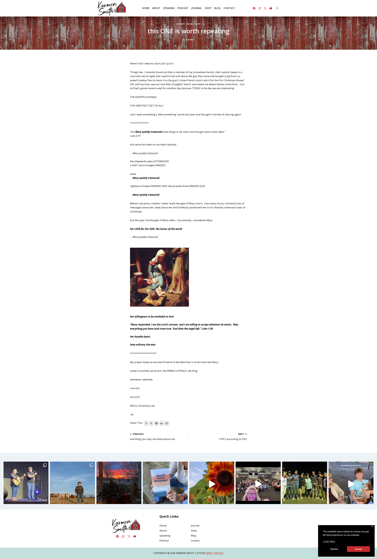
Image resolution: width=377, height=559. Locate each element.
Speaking (169, 8)
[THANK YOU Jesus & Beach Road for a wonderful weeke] (258, 484)
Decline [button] (334, 549)
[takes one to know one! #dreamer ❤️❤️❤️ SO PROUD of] (165, 484)
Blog (217, 8)
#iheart (181, 24)
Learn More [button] (329, 541)
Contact (229, 8)
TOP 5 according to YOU (233, 437)
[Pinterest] (156, 423)
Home (145, 8)
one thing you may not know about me (152, 437)
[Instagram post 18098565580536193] (351, 484)
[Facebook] (254, 8)
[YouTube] (270, 8)
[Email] (166, 423)
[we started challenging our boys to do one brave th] (26, 484)
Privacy (219, 553)
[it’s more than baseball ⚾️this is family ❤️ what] (304, 484)
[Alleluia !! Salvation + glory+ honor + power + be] (118, 484)
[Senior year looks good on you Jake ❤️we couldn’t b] (72, 484)
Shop (208, 8)
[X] (265, 8)
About (156, 8)
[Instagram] (259, 8)
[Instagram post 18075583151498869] (211, 484)
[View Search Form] (277, 8)
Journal (196, 8)
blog (189, 24)
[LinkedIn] (161, 423)
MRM (209, 553)
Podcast (182, 8)
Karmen (190, 39)
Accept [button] (358, 549)
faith (197, 24)
